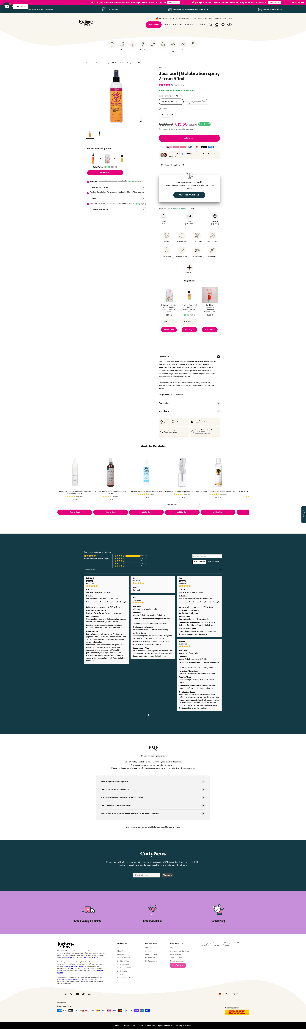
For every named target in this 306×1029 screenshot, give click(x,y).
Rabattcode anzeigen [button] (153, 91)
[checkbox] (153, 67)
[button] (178, 17)
